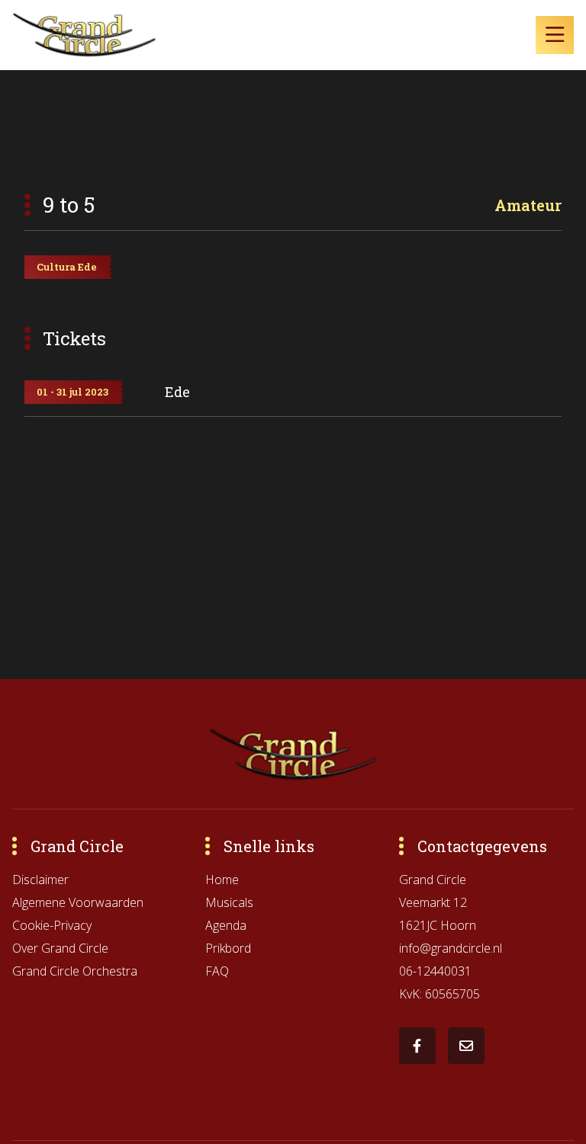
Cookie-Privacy (52, 925)
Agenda (225, 925)
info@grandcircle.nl (450, 948)
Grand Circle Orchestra (74, 971)
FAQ (217, 971)
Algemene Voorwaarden (77, 902)
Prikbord (228, 948)
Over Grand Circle (60, 948)
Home (222, 879)
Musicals (229, 902)
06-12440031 (435, 971)
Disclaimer (40, 879)
